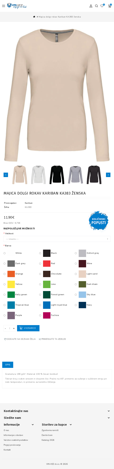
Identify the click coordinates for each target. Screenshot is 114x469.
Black (53, 253)
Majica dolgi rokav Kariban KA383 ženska (60, 16)
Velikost (9, 233)
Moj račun (91, 6)
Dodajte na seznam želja (21, 339)
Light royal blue (58, 304)
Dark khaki (92, 284)
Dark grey (20, 263)
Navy (89, 304)
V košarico (30, 328)
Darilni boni (47, 435)
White (18, 253)
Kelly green (21, 294)
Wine (89, 263)
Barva (8, 245)
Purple (18, 315)
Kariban (29, 203)
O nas (6, 430)
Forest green (57, 294)
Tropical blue (22, 304)
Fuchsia (54, 315)
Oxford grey (92, 253)
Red (52, 263)
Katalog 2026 (48, 440)
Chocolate (56, 273)
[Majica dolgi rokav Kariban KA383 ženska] (19, 174)
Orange (19, 273)
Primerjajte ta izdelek (53, 339)
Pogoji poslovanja (12, 445)
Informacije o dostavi (13, 435)
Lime (53, 284)
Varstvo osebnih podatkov (16, 440)
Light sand (91, 273)
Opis (7, 364)
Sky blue (91, 294)
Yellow (19, 284)
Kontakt (7, 450)
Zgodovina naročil (50, 430)
